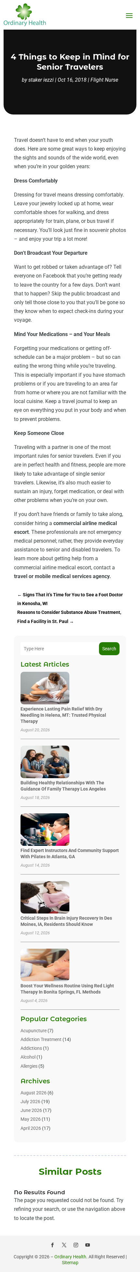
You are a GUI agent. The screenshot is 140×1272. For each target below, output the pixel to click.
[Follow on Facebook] (52, 1245)
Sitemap (70, 1262)
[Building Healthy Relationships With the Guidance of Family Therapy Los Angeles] (45, 762)
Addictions (31, 1048)
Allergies (29, 1066)
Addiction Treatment (41, 1039)
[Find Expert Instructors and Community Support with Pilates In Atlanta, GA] (45, 830)
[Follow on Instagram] (75, 1245)
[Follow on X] (64, 1245)
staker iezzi (41, 80)
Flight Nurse (104, 80)
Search (109, 648)
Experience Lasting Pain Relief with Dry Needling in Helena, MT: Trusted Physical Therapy (63, 715)
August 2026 (34, 1092)
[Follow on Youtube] (87, 1245)
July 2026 (30, 1101)
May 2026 (31, 1119)
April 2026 (31, 1128)
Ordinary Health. (71, 1256)
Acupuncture (34, 1030)
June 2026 (31, 1110)
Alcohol (28, 1057)
